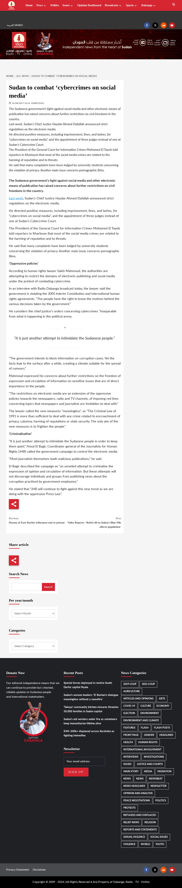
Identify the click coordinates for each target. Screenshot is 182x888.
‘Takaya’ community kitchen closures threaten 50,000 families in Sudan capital (91, 709)
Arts (162, 698)
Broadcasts (111, 5)
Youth (160, 844)
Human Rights (147, 742)
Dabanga (146, 5)
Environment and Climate (141, 720)
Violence (129, 844)
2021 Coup (148, 684)
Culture (145, 706)
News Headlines (134, 786)
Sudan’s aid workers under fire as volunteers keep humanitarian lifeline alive (90, 721)
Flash (145, 728)
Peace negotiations (136, 800)
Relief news (131, 822)
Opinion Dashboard (89, 5)
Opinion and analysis (138, 793)
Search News (18, 574)
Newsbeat (155, 779)
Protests (129, 808)
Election (129, 713)
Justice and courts (150, 764)
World (145, 844)
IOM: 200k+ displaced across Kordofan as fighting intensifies (89, 733)
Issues (66, 5)
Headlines (166, 735)
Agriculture (131, 691)
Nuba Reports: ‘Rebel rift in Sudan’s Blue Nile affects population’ (94, 522)
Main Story (131, 771)
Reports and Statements (140, 830)
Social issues (159, 837)
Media (148, 771)
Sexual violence (134, 837)
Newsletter (159, 786)
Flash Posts (162, 728)
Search (48, 587)
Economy (162, 706)
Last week (16, 198)
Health (128, 742)
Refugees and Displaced (139, 815)
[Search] (174, 4)
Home (29, 5)
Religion (150, 822)
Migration (164, 771)
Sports (130, 5)
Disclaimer (39, 869)
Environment (149, 713)
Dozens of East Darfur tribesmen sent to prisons (37, 520)
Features (129, 728)
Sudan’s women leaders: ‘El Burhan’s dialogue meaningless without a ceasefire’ (91, 697)
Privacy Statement (17, 869)
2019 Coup (129, 684)
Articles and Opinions (138, 698)
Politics (54, 5)
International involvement (142, 749)
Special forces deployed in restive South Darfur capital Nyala (88, 685)
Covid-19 (129, 706)
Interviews (130, 757)
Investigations (154, 757)
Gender (149, 735)
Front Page (131, 735)
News (39, 5)
